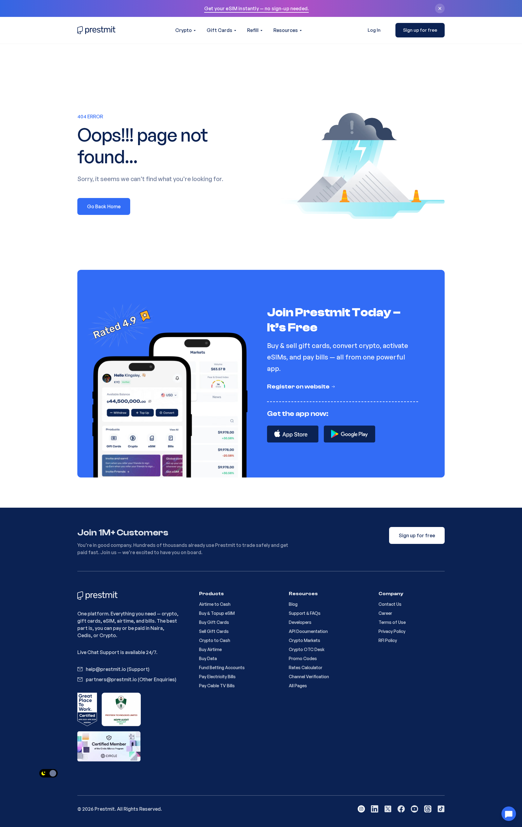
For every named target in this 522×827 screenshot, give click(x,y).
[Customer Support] (508, 813)
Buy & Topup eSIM (217, 613)
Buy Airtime (210, 649)
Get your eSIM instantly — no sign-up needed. (256, 8)
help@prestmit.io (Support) (118, 669)
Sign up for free (420, 30)
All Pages (298, 685)
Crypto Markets (304, 640)
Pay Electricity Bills (217, 676)
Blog (293, 604)
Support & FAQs (305, 613)
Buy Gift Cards (214, 622)
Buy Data (208, 658)
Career (385, 613)
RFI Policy (388, 640)
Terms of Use (392, 622)
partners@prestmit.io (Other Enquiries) (131, 679)
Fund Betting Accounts (222, 667)
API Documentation (308, 631)
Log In (374, 30)
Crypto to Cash (214, 640)
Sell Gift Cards (214, 631)
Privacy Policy (392, 631)
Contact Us (390, 604)
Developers (300, 622)
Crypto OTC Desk (306, 649)
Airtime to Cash (214, 604)
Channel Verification (309, 676)
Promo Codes (303, 658)
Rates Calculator (305, 667)
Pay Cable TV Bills (217, 685)
